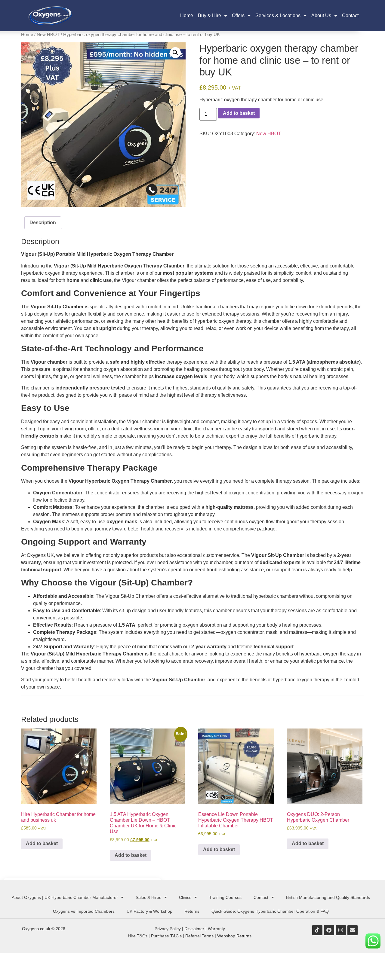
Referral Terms (199, 935)
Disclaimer (194, 928)
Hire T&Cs (137, 935)
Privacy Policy (168, 928)
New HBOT (48, 34)
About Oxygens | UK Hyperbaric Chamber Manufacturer (65, 897)
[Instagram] (341, 930)
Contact (350, 15)
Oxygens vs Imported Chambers (84, 911)
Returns (191, 911)
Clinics (185, 897)
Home (186, 15)
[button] (175, 52)
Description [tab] (42, 222)
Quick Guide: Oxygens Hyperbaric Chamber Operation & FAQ (270, 911)
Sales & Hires (148, 897)
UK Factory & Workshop (149, 911)
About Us (321, 15)
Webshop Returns (234, 935)
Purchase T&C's (166, 935)
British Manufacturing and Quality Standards (328, 897)
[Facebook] (329, 930)
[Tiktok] (317, 930)
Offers (238, 15)
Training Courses (225, 897)
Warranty (216, 928)
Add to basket (239, 113)
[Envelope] (352, 930)
